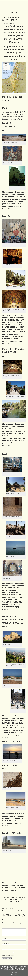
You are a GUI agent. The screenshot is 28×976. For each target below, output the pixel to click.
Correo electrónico (5, 943)
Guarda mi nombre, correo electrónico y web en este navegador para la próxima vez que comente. (13, 955)
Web (3, 947)
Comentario (4, 927)
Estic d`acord (14, 972)
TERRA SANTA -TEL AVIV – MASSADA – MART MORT (7, 915)
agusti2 (14, 23)
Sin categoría (15, 910)
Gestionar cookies (14, 974)
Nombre (4, 938)
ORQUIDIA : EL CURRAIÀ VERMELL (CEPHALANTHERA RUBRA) (20, 915)
